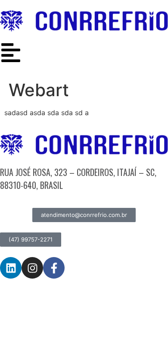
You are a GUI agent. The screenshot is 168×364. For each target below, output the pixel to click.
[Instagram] (32, 268)
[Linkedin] (11, 268)
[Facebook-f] (54, 268)
